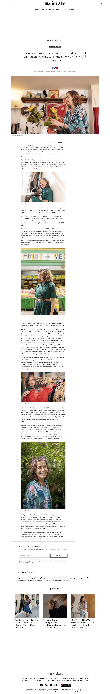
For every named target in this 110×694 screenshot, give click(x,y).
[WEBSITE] (32, 572)
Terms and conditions (69, 678)
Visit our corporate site (77, 689)
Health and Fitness (54, 40)
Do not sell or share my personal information (72, 680)
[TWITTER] (28, 572)
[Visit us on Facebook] (51, 685)
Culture (64, 9)
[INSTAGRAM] (30, 572)
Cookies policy (40, 680)
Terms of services (35, 559)
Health (51, 9)
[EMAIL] (34, 572)
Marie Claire (52, 142)
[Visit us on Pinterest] (55, 685)
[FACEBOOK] (25, 572)
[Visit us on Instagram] (46, 685)
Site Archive (23, 678)
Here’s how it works (72, 71)
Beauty (44, 9)
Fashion (37, 9)
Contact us (55, 678)
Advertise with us (85, 678)
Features (60, 142)
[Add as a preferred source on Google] (75, 685)
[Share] (53, 68)
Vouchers (72, 9)
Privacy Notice (59, 559)
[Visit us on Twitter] (41, 685)
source (58, 212)
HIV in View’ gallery (27, 231)
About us (51, 680)
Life (57, 9)
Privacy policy (27, 680)
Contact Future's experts (39, 678)
